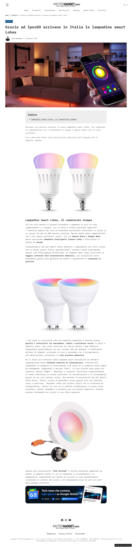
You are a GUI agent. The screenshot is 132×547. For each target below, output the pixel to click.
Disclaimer (80, 534)
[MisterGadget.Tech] (66, 5)
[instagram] (66, 520)
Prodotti (36, 10)
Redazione (51, 534)
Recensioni (64, 10)
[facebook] (62, 520)
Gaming (76, 10)
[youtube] (70, 520)
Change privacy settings (123, 545)
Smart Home (88, 10)
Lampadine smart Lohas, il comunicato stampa (54, 119)
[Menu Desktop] (7, 5)
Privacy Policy (65, 534)
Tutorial (102, 10)
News (26, 10)
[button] (126, 4)
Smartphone (50, 10)
